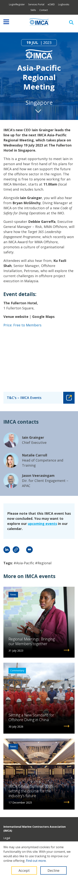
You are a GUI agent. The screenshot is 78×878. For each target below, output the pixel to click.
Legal (6, 838)
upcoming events (42, 523)
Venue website (15, 316)
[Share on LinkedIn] (6, 549)
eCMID (51, 4)
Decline (53, 870)
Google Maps (43, 316)
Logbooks (63, 4)
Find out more (36, 861)
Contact (43, 10)
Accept (24, 870)
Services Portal (36, 4)
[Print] (29, 549)
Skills (33, 10)
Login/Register (17, 4)
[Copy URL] (16, 549)
